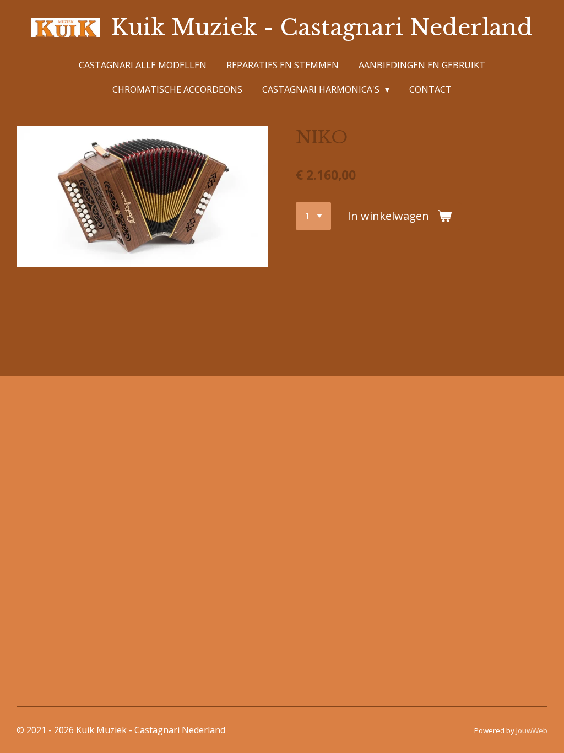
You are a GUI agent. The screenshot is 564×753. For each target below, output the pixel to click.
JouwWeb (531, 730)
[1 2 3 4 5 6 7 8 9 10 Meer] (313, 216)
